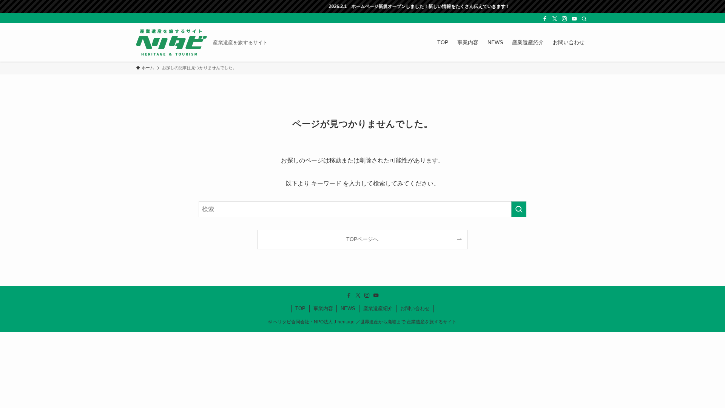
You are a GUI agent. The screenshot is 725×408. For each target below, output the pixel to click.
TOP (300, 308)
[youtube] (574, 19)
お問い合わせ (415, 308)
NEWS (348, 308)
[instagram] (564, 19)
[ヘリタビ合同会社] (171, 42)
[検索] (584, 19)
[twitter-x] (555, 19)
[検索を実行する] (518, 209)
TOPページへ (362, 239)
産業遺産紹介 (378, 308)
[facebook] (545, 19)
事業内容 (323, 308)
